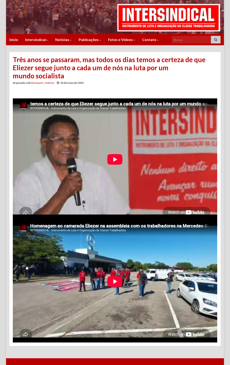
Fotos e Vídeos (120, 39)
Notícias (62, 39)
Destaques (37, 82)
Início (13, 39)
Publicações (89, 39)
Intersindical (35, 39)
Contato (149, 39)
